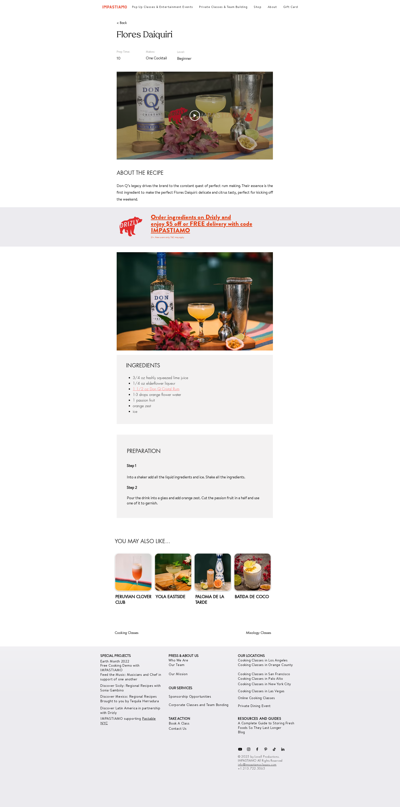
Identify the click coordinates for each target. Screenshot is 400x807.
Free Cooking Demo (116, 665)
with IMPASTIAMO (120, 667)
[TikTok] (274, 749)
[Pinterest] (266, 749)
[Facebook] (257, 749)
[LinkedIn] (283, 749)
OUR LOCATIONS (251, 655)
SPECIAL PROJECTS (115, 655)
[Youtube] (240, 749)
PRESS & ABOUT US (184, 655)
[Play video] (195, 115)
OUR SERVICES (180, 688)
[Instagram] (248, 749)
